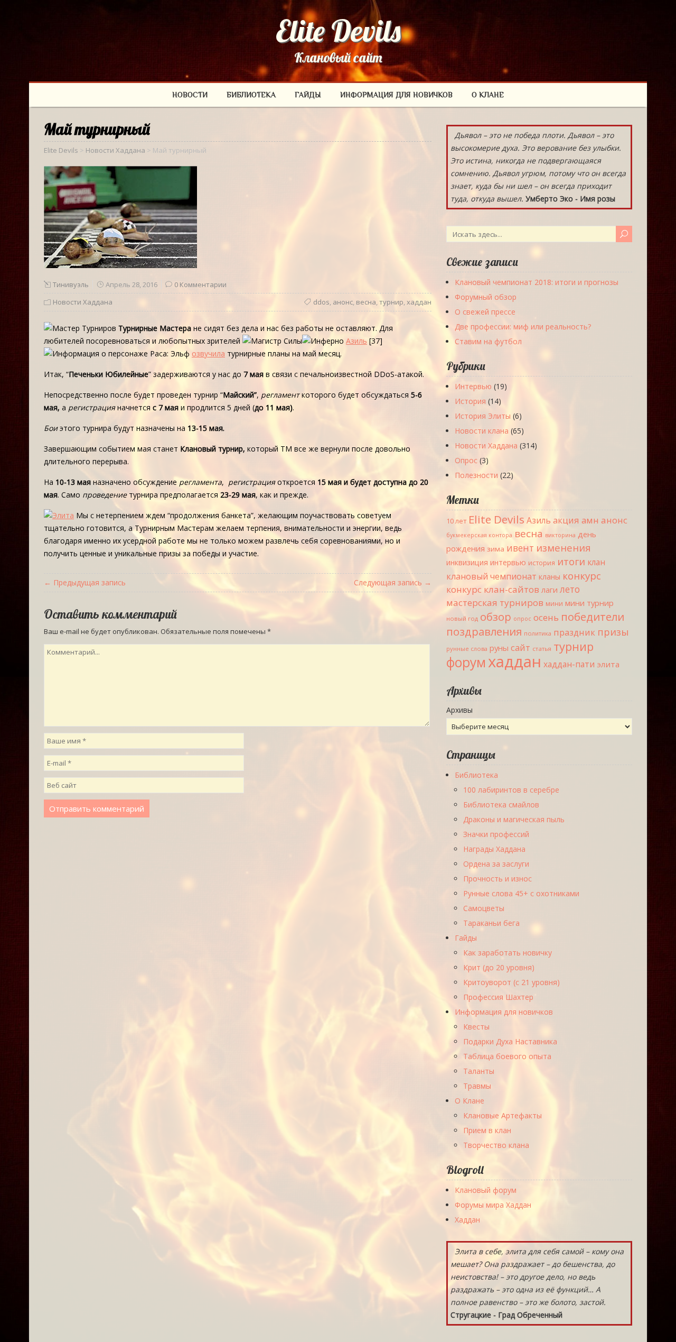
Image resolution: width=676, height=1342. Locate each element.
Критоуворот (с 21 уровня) (511, 982)
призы (613, 632)
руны (499, 647)
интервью (508, 562)
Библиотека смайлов (501, 804)
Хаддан (467, 1220)
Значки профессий (496, 834)
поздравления (484, 631)
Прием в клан (487, 1130)
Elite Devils (338, 30)
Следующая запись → (392, 582)
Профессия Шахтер (498, 997)
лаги (549, 589)
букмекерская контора (479, 535)
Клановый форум (486, 1190)
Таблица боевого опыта (507, 1056)
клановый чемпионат (491, 576)
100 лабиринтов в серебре (511, 790)
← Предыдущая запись (85, 582)
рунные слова (466, 648)
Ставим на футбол (488, 341)
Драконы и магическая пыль (514, 819)
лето (570, 589)
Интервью (473, 386)
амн (590, 520)
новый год (462, 618)
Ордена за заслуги (496, 864)
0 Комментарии (200, 284)
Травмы (477, 1086)
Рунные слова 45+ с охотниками (521, 893)
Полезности (476, 475)
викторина (560, 535)
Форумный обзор (486, 297)
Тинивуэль (71, 284)
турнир (391, 302)
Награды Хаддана (494, 849)
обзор (495, 616)
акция (566, 520)
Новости (190, 94)
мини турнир (589, 603)
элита (608, 664)
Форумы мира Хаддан (493, 1205)
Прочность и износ (497, 879)
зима (495, 549)
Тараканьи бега (491, 923)
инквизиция (467, 562)
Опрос (466, 460)
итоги (571, 561)
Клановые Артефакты (502, 1115)
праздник (574, 632)
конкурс (581, 575)
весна (366, 302)
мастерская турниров (494, 602)
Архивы (459, 710)
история (541, 562)
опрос (522, 618)
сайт (520, 647)
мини (554, 603)
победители (592, 616)
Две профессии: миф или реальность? (523, 326)
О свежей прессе (485, 312)
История (470, 401)
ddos (321, 302)
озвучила (208, 353)
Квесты (476, 1027)
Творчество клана (496, 1145)
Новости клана (482, 431)
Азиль (539, 520)
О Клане (488, 94)
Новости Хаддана (82, 302)
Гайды (308, 94)
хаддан (419, 302)
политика (537, 633)
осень (546, 617)
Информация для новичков (396, 94)
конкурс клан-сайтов (492, 589)
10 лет (456, 521)
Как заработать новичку (507, 953)
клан (596, 562)
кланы (549, 577)
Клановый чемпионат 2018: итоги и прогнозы (536, 282)
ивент (520, 547)
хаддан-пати (569, 664)
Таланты (478, 1071)
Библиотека (251, 94)
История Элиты (483, 416)
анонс (343, 302)
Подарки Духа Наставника (510, 1041)
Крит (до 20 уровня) (498, 967)
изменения (563, 547)
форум (466, 662)
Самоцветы (483, 908)
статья (541, 648)
